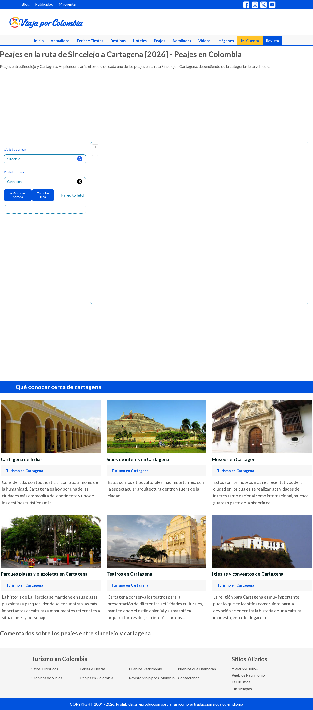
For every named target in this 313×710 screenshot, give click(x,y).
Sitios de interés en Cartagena (138, 459)
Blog (26, 4)
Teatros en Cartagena (129, 574)
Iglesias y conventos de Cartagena (247, 574)
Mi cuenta (67, 4)
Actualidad (60, 40)
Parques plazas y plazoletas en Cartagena (44, 574)
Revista (272, 40)
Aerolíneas (181, 40)
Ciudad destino (14, 172)
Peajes (159, 40)
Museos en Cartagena (235, 459)
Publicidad (44, 4)
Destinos (118, 40)
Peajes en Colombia (96, 677)
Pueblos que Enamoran (197, 669)
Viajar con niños (245, 668)
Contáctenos (188, 677)
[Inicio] (68, 23)
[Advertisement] (146, 108)
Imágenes (225, 40)
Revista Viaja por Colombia (152, 677)
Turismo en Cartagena (24, 471)
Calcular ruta (43, 195)
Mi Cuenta (250, 40)
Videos (204, 40)
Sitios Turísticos (44, 669)
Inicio (39, 40)
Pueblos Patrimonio (145, 669)
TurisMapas (242, 688)
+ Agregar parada (17, 195)
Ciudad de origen (15, 149)
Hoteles (140, 40)
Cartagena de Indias (22, 459)
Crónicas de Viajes (46, 677)
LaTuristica (241, 681)
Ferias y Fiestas (90, 40)
